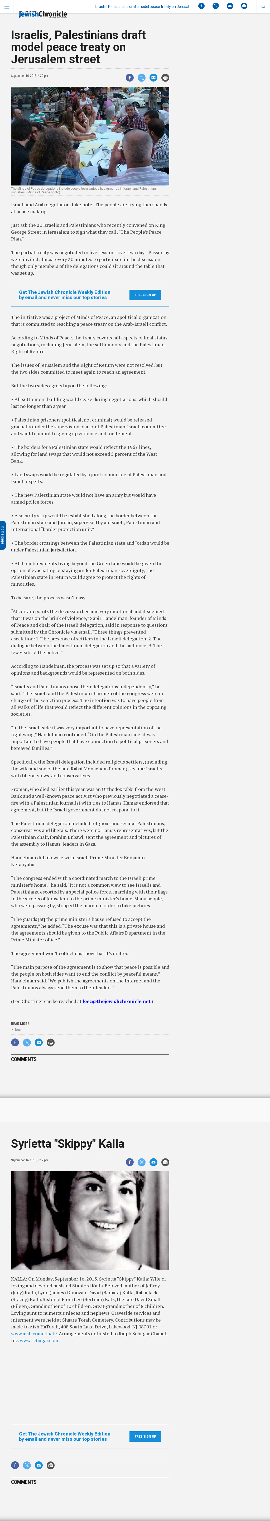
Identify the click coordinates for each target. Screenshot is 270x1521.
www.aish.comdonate (34, 1333)
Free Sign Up (145, 295)
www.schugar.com (39, 1340)
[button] (263, 6)
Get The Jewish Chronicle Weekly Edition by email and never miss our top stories (64, 295)
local (18, 1030)
